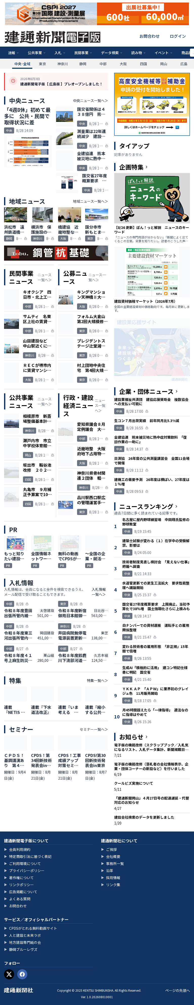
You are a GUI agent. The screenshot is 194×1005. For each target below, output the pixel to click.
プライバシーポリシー (24, 870)
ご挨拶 (109, 849)
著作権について (19, 877)
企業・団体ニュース (146, 391)
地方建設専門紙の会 (22, 942)
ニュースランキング (146, 506)
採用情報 (110, 877)
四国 (143, 63)
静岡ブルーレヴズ (20, 949)
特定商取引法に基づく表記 (28, 856)
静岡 (82, 63)
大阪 (123, 63)
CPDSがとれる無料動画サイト (30, 928)
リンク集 (110, 884)
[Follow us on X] (9, 974)
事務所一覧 (112, 863)
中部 (103, 63)
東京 (42, 63)
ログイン (178, 36)
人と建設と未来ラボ (22, 935)
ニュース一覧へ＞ (45, 277)
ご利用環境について (22, 863)
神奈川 (62, 63)
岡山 (163, 63)
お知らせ (131, 737)
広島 (183, 63)
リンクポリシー (19, 884)
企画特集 (131, 167)
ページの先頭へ (177, 990)
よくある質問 (17, 898)
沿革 (107, 870)
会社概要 (110, 856)
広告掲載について (20, 891)
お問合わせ (149, 36)
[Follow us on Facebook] (22, 974)
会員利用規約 (17, 849)
